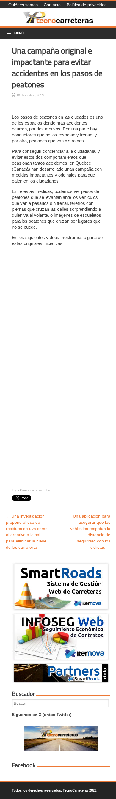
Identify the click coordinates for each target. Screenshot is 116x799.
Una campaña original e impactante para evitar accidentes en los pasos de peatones (57, 67)
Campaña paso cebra (35, 490)
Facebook (23, 765)
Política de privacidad (87, 4)
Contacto (52, 4)
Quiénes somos (23, 4)
